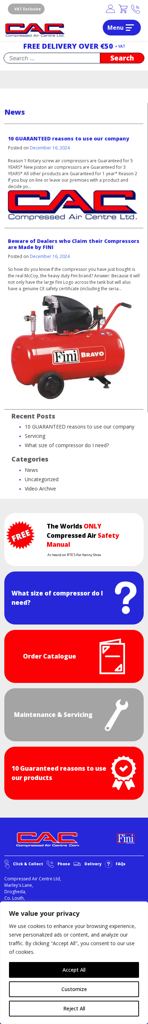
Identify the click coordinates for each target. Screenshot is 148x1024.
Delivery (92, 863)
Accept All (74, 969)
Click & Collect (28, 863)
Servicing (35, 435)
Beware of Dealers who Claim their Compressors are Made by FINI (73, 244)
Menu (115, 28)
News (31, 469)
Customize (74, 989)
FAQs (120, 863)
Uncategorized (42, 479)
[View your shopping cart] (123, 9)
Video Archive (40, 488)
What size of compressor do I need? (67, 445)
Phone (63, 863)
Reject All (74, 1008)
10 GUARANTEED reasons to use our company (68, 138)
